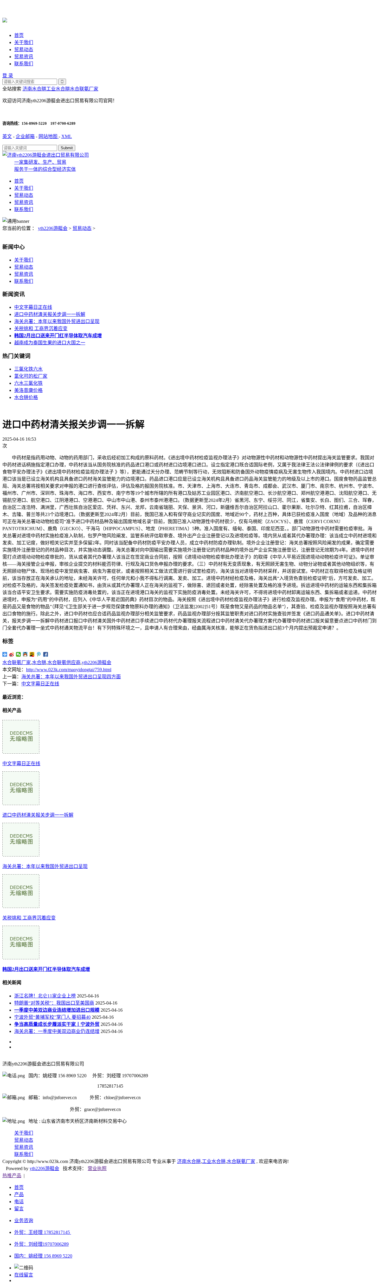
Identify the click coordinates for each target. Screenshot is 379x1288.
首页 (19, 35)
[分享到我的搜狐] (32, 654)
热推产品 (11, 1175)
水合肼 (39, 662)
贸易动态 (23, 49)
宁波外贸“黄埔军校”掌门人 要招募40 (52, 1017)
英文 (7, 136)
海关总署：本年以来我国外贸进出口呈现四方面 (71, 676)
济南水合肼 (34, 88)
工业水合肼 (58, 88)
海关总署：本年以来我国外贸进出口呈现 (56, 321)
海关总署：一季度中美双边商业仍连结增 (56, 1031)
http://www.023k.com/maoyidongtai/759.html (68, 669)
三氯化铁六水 (28, 369)
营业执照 (97, 1168)
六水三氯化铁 (28, 383)
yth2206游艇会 (53, 228)
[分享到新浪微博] (11, 654)
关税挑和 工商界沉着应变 (41, 328)
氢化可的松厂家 (30, 376)
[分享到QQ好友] (25, 654)
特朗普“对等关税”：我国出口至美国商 (54, 1002)
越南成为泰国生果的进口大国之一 (49, 342)
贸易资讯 (23, 56)
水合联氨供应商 (64, 662)
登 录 (7, 75)
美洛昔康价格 (28, 390)
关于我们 (23, 42)
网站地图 (48, 136)
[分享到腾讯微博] (38, 654)
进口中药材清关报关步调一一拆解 (49, 314)
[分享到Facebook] (45, 654)
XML (66, 136)
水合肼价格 (26, 397)
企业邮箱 (25, 136)
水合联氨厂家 (84, 88)
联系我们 (23, 63)
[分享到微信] (18, 654)
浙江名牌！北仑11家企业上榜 (45, 995)
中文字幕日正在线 (33, 307)
